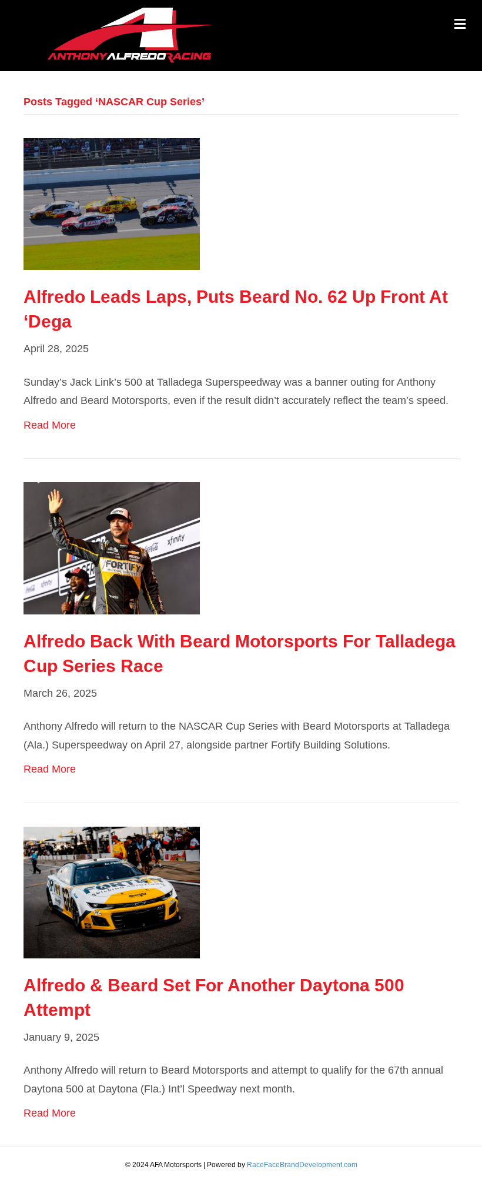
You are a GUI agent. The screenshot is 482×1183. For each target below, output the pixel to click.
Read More (50, 425)
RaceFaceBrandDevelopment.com (302, 1165)
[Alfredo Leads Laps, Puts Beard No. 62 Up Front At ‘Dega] (112, 203)
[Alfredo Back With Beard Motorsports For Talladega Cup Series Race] (112, 547)
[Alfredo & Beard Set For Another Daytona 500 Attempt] (112, 891)
